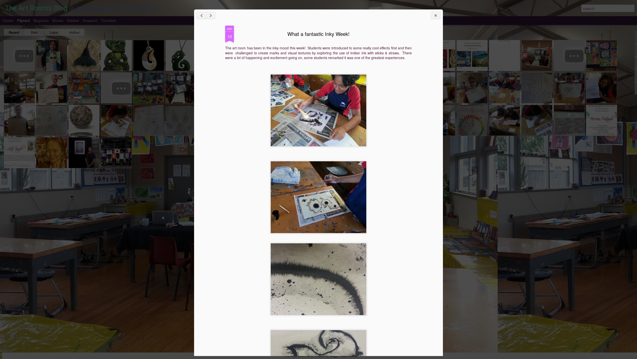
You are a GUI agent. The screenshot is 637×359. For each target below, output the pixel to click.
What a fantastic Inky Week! (318, 33)
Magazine (41, 20)
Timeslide (108, 20)
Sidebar (73, 20)
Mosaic (57, 20)
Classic (8, 20)
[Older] (210, 15)
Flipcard (23, 20)
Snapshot (90, 20)
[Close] (435, 15)
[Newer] (201, 15)
